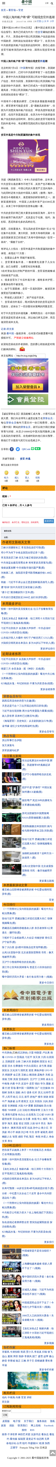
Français (24, 1447)
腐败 (48, 1083)
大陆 (20, 1105)
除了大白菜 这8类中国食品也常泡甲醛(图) (24, 947)
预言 (32, 1136)
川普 (31, 1052)
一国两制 (29, 1088)
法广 (37, 1088)
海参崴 (11, 1101)
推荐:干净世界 (9, 1434)
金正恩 (17, 1074)
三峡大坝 (26, 1061)
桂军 (24, 1127)
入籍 (32, 1123)
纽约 (24, 1443)
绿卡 (37, 1123)
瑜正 (18, 1360)
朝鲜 (4, 1092)
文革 (4, 1141)
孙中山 (36, 1127)
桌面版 (6, 1421)
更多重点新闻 (46, 880)
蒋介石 (45, 1127)
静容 (4, 1360)
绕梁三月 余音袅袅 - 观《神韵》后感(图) (23, 668)
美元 (40, 1092)
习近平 (28, 1057)
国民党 (24, 1070)
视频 (6, 1246)
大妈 (45, 1101)
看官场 (12, 10)
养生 (10, 1141)
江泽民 (41, 1079)
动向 (4, 1397)
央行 (23, 1092)
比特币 (47, 1092)
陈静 (21, 1356)
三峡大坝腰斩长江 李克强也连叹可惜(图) (23, 547)
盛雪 (40, 1356)
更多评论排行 (47, 648)
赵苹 (45, 1356)
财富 (51, 1096)
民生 (44, 1123)
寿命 (51, 1136)
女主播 (27, 1119)
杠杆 (34, 1092)
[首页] (26, 4)
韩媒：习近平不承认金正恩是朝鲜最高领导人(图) (27, 582)
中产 (4, 1101)
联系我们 (22, 1425)
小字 (52, 21)
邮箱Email (6, 1411)
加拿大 (11, 1092)
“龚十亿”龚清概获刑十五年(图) (17, 592)
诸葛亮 (44, 1132)
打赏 (39, 21)
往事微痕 (18, 1066)
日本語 (43, 1447)
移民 (45, 1119)
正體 (46, 3)
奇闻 (37, 1136)
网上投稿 (36, 1425)
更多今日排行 (46, 982)
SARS (48, 1114)
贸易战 (20, 1057)
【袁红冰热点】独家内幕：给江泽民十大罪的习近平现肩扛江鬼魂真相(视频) (38, 1333)
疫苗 (4, 1066)
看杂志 (45, 1434)
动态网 (40, 1439)
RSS (32, 1430)
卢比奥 (46, 1052)
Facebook (49, 1425)
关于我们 (29, 1421)
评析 (29, 1397)
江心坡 (40, 1114)
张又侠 (36, 1057)
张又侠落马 (8, 745)
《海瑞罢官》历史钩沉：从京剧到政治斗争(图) (27, 721)
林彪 (18, 1132)
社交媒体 (45, 1088)
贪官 (40, 32)
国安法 (43, 1061)
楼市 (40, 1096)
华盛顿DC (33, 1443)
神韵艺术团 (24, 1434)
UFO (47, 1070)
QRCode (26, 449)
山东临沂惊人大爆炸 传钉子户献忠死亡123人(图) (27, 637)
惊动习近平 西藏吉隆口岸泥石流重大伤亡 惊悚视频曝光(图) (37, 843)
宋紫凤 (5, 1351)
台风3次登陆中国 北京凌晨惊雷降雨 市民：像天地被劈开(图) (37, 870)
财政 (45, 1096)
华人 (39, 1119)
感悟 (20, 1136)
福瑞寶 (21, 1439)
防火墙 (48, 1105)
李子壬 (30, 1360)
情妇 (37, 1083)
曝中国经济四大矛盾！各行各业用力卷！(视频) (27, 976)
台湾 (18, 1101)
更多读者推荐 (47, 689)
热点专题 (9, 736)
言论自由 (17, 1119)
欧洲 (41, 1443)
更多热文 (49, 1044)
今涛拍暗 (15, 1351)
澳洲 (13, 1127)
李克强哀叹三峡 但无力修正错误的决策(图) (24, 557)
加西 (47, 1443)
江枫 (23, 1360)
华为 (42, 1083)
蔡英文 (25, 1101)
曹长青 (49, 1360)
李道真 (37, 1351)
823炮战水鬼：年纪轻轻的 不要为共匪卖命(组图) (27, 683)
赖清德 (33, 1074)
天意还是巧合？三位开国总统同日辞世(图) (25, 705)
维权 (4, 1110)
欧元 (15, 1096)
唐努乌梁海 (11, 1114)
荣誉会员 (48, 418)
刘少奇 (25, 1132)
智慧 (15, 1136)
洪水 (10, 1066)
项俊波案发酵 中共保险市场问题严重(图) (23, 567)
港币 (26, 1096)
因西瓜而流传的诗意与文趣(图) (18, 700)
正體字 (14, 1447)
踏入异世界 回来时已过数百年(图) (20, 716)
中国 (23, 68)
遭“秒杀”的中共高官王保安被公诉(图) (21, 587)
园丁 (34, 1356)
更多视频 (49, 1343)
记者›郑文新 (7, 329)
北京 (31, 1101)
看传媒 (13, 1439)
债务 (29, 1092)
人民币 (9, 1096)
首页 (3, 10)
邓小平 (11, 1132)
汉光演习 (15, 1070)
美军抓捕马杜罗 (10, 750)
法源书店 (36, 1434)
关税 (47, 1074)
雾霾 (30, 1105)
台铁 (18, 1061)
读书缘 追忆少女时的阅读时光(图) (20, 726)
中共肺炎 (7, 1052)
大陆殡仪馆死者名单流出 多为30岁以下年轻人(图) (28, 643)
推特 (24, 1430)
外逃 (42, 61)
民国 (18, 1127)
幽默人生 (7, 1136)
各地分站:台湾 (14, 1443)
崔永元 (49, 1079)
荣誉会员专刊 (12, 696)
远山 (4, 1356)
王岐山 (25, 1074)
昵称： (6, 496)
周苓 (15, 1356)
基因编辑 (38, 1105)
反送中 (25, 1083)
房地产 (33, 1096)
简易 (23, 1351)
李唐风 (28, 1356)
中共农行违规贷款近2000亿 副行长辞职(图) (24, 597)
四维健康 (40, 1360)
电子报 (16, 1421)
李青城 (11, 1360)
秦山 (51, 1356)
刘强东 (38, 1101)
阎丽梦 (9, 1074)
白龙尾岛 (31, 1114)
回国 (26, 1123)
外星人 (44, 1136)
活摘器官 (10, 1061)
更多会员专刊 (46, 731)
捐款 (11, 1425)
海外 (50, 1123)
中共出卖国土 (31, 1066)
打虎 (7, 1088)
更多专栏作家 (46, 1369)
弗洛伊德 (39, 1070)
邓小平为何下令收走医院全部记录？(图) (22, 552)
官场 (13, 1088)
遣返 (15, 1123)
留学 (4, 1123)
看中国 (10, 333)
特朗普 (38, 1052)
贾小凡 (29, 1351)
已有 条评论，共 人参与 (17, 505)
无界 (46, 1439)
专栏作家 (9, 1347)
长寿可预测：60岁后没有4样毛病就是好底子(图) (28, 1188)
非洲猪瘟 (12, 1105)
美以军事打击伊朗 (12, 740)
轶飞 (50, 1351)
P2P (25, 1105)
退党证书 (31, 1439)
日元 (21, 1096)
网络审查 (35, 1110)
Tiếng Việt (34, 1447)
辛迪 (4, 1365)
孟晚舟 (41, 1074)
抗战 (29, 1127)
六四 (43, 1057)
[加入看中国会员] (28, 391)
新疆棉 (35, 1061)
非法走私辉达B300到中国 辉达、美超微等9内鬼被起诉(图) (37, 765)
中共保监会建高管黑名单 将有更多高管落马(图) (26, 562)
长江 (50, 1061)
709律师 (12, 1110)
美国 (15, 1079)
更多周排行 (48, 1024)
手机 (26, 1136)
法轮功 (26, 1110)
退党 (31, 1070)
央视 (34, 1119)
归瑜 (44, 1351)
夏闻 (10, 1356)
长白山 (21, 1114)
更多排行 (49, 1242)
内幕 (12, 1083)
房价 (50, 1101)
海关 (10, 1123)
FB (52, 1088)
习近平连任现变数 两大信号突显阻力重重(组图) (27, 710)
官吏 (20, 10)
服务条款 (42, 1421)
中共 (18, 1083)
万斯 (10, 1079)
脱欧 (18, 1092)
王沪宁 (33, 1079)
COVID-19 (10, 1057)
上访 (19, 1110)
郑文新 (5, 1401)
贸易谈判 (24, 1079)
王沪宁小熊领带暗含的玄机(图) (18, 962)
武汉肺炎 (22, 1052)
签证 (21, 1123)
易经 (51, 1132)
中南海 (5, 1083)
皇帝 (37, 1132)
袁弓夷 (42, 1066)
